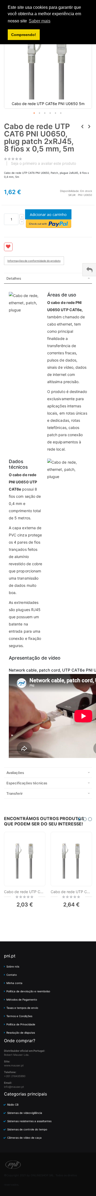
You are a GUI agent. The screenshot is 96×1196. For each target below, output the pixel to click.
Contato (11, 974)
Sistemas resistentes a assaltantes (29, 1121)
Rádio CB (13, 1104)
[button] (34, 113)
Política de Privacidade (20, 1024)
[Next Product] (89, 126)
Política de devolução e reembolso (28, 991)
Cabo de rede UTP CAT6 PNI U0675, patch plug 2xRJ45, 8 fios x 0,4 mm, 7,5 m (24, 891)
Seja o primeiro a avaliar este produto (43, 163)
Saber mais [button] (39, 21)
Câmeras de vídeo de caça (24, 1137)
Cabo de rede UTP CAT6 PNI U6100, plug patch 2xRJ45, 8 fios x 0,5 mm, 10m (71, 891)
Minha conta (14, 983)
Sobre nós (12, 966)
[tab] (48, 278)
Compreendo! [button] (23, 35)
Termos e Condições (19, 1016)
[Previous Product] (82, 126)
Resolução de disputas (20, 1032)
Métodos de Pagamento (21, 999)
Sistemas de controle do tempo (27, 1129)
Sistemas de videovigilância (24, 1112)
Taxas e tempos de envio (22, 1007)
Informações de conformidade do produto (34, 260)
